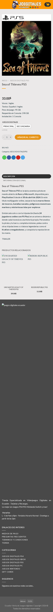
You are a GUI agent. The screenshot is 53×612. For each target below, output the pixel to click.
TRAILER (6, 239)
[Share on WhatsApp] (4, 157)
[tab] (26, 176)
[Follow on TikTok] (10, 592)
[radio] (8, 126)
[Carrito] (47, 4)
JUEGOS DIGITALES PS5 (19, 81)
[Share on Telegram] (23, 157)
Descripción (9, 176)
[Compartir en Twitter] (13, 157)
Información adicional (14, 180)
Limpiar (4, 130)
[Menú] (3, 4)
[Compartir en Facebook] (9, 157)
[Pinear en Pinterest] (18, 157)
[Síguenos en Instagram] (7, 592)
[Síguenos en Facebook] (3, 592)
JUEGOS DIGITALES (10, 122)
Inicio (4, 81)
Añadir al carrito (27, 137)
